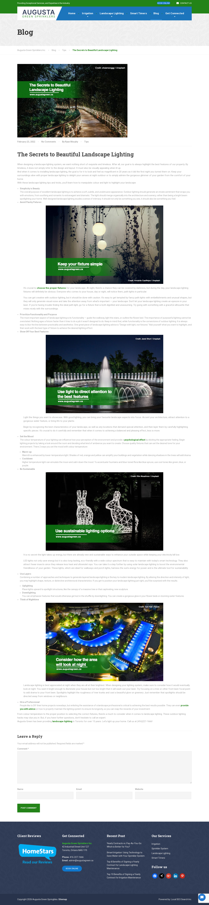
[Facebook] (154, 875)
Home (71, 13)
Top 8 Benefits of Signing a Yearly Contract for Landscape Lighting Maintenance (123, 865)
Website (139, 789)
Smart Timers (138, 13)
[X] (161, 875)
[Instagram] (175, 875)
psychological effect (134, 440)
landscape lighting (62, 721)
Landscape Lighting (112, 13)
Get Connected (174, 13)
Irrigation (87, 13)
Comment (23, 749)
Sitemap (62, 899)
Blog (156, 13)
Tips (86, 141)
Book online (163, 3)
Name (20, 789)
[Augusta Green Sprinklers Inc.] (36, 12)
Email (79, 789)
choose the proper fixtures (51, 288)
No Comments (48, 141)
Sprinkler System (160, 848)
